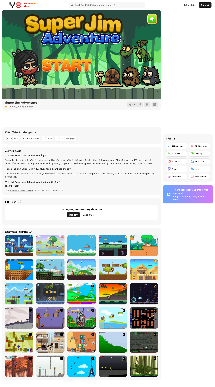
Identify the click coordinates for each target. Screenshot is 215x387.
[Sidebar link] (5, 5)
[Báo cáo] (147, 104)
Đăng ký (205, 5)
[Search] (72, 5)
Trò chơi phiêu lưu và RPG (21, 190)
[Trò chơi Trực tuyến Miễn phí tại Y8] (15, 5)
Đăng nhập (189, 5)
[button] (12, 185)
